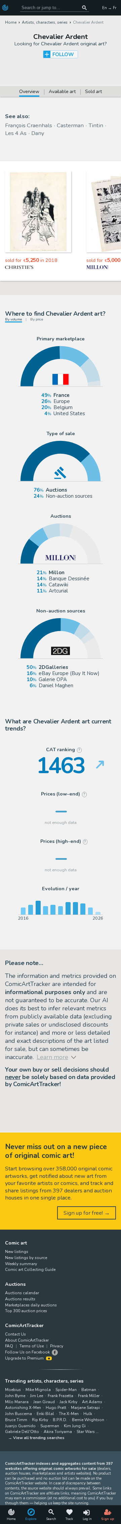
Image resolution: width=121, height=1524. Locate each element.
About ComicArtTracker (27, 1340)
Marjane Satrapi (85, 1407)
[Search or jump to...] (84, 8)
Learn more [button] (20, 1497)
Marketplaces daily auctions (31, 1305)
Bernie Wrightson (88, 1419)
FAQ (9, 1346)
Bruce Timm (16, 1419)
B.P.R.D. (60, 1419)
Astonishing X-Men (23, 1407)
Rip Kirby (40, 1419)
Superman (49, 1426)
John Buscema (18, 1413)
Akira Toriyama (58, 1431)
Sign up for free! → (87, 1213)
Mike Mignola (38, 1389)
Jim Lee (36, 1395)
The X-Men (69, 1413)
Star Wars (86, 1431)
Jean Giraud (44, 1402)
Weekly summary (21, 1264)
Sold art (93, 92)
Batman (88, 1389)
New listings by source (26, 1257)
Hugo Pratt (56, 1407)
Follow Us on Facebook (27, 1352)
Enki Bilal (45, 1413)
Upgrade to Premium (25, 1358)
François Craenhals (28, 125)
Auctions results (20, 1299)
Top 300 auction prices (26, 1311)
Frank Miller (88, 1395)
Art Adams (92, 1402)
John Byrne (15, 1395)
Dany (37, 133)
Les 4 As (16, 133)
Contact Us (15, 1334)
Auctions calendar (22, 1293)
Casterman (70, 125)
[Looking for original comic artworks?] (6, 8)
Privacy (56, 1346)
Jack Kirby (68, 1402)
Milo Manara (17, 1402)
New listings (16, 1251)
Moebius (13, 1389)
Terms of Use (31, 1346)
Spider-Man (66, 1389)
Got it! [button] (60, 1513)
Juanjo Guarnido (20, 1426)
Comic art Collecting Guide (30, 1269)
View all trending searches (39, 1437)
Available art (62, 92)
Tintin (95, 125)
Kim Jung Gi (75, 1426)
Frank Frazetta (60, 1395)
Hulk (87, 1413)
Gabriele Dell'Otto (22, 1431)
